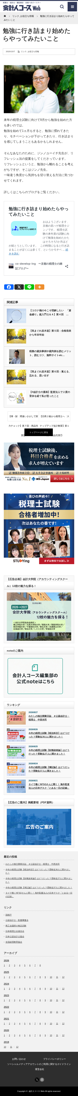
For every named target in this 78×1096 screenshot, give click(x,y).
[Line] (29, 287)
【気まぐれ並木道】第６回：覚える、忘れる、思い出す (50, 373)
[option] (39, 462)
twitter (37, 1080)
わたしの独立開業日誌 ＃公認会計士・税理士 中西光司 (49, 718)
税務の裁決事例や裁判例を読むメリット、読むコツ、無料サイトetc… (50, 353)
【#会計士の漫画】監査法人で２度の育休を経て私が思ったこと (49, 394)
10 (51, 977)
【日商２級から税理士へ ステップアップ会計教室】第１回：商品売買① (54, 418)
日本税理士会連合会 (14, 931)
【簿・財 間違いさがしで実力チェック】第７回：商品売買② (23, 418)
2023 (6, 995)
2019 (6, 1042)
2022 (6, 1007)
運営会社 (39, 1069)
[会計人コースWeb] (22, 9)
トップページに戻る (38, 432)
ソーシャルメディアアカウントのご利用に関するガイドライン (39, 1064)
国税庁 (8, 915)
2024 (6, 984)
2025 (6, 972)
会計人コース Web (36, 1091)
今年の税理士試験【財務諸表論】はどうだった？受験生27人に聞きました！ (49, 752)
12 (63, 977)
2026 (6, 960)
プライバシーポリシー (54, 1059)
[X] (19, 287)
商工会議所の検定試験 (15, 926)
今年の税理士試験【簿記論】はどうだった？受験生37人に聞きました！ (49, 769)
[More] (39, 287)
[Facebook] (9, 287)
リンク (24, 51)
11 (57, 977)
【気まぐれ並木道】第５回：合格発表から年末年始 (50, 332)
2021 (6, 1018)
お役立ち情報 (33, 51)
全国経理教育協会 (13, 942)
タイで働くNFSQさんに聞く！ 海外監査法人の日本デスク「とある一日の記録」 (49, 786)
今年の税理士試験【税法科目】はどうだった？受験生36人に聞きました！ (49, 735)
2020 (6, 1030)
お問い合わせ (19, 1059)
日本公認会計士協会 (14, 936)
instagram (42, 1080)
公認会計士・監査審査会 (16, 920)
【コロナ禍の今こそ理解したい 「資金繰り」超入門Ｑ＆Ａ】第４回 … (50, 312)
